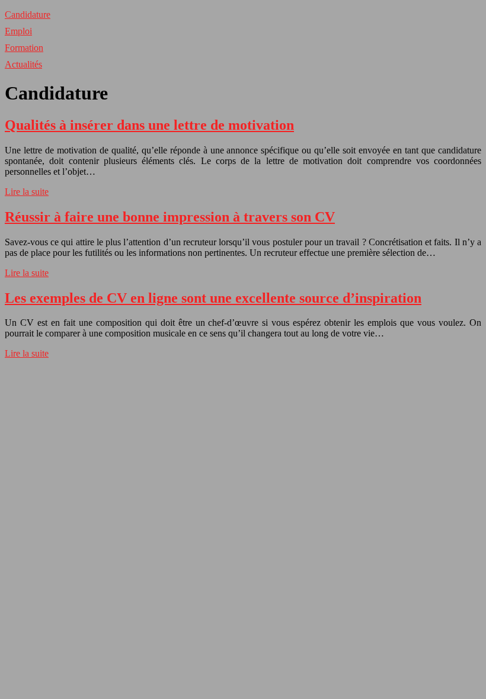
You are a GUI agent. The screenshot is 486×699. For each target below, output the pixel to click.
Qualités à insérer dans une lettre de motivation (149, 125)
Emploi (18, 31)
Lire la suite (27, 192)
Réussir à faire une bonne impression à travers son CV (170, 217)
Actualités (23, 64)
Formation (24, 48)
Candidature (27, 14)
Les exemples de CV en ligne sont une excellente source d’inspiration (213, 298)
